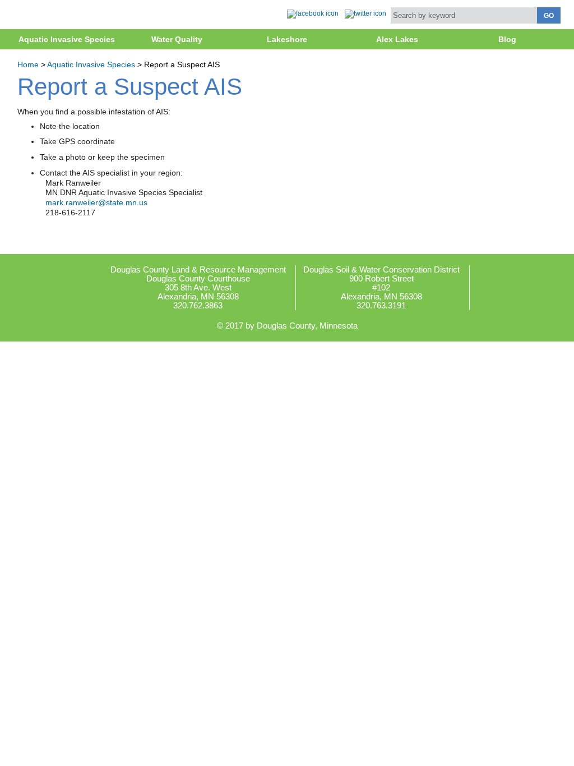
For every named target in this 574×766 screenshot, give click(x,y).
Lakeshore (287, 39)
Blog (507, 39)
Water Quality (176, 39)
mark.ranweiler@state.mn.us (96, 203)
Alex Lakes (397, 39)
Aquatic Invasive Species (66, 39)
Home (28, 65)
